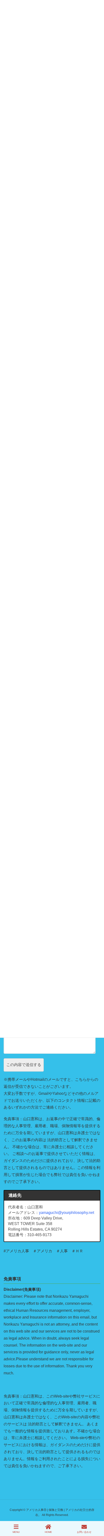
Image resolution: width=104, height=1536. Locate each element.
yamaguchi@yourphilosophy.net (66, 1213)
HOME (48, 1532)
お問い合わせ (84, 1532)
